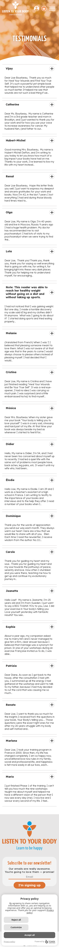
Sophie (10, 627)
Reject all (16, 919)
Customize (16, 927)
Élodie (10, 480)
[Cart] (43, 8)
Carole (10, 552)
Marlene (11, 740)
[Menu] (52, 8)
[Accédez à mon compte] (37, 9)
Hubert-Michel (15, 140)
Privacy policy (9, 941)
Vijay (9, 68)
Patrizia (11, 666)
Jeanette (12, 591)
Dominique (13, 516)
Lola (9, 251)
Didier (10, 444)
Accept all (30, 935)
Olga (9, 212)
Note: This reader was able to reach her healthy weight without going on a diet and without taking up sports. (27, 292)
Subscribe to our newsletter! (29, 863)
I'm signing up (29, 885)
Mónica (11, 408)
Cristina (11, 372)
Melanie (11, 333)
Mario (10, 776)
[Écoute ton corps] (15, 9)
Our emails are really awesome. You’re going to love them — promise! (29, 870)
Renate (11, 705)
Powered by (39, 941)
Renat (10, 176)
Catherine (12, 104)
